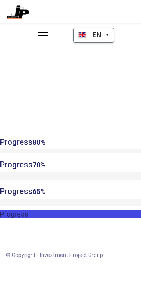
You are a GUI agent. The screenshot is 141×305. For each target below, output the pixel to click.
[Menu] (43, 35)
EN (97, 35)
